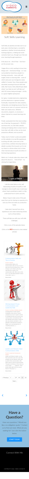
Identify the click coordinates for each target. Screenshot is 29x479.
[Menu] (26, 6)
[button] (2, 399)
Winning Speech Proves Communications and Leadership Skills (12, 305)
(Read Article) (8, 277)
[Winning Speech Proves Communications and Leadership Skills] (14, 300)
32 (25, 377)
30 (19, 377)
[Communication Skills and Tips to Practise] (14, 255)
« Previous (6, 377)
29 (16, 377)
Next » (14, 381)
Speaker (11, 262)
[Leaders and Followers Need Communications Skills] (14, 345)
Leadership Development (15, 353)
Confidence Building (14, 310)
